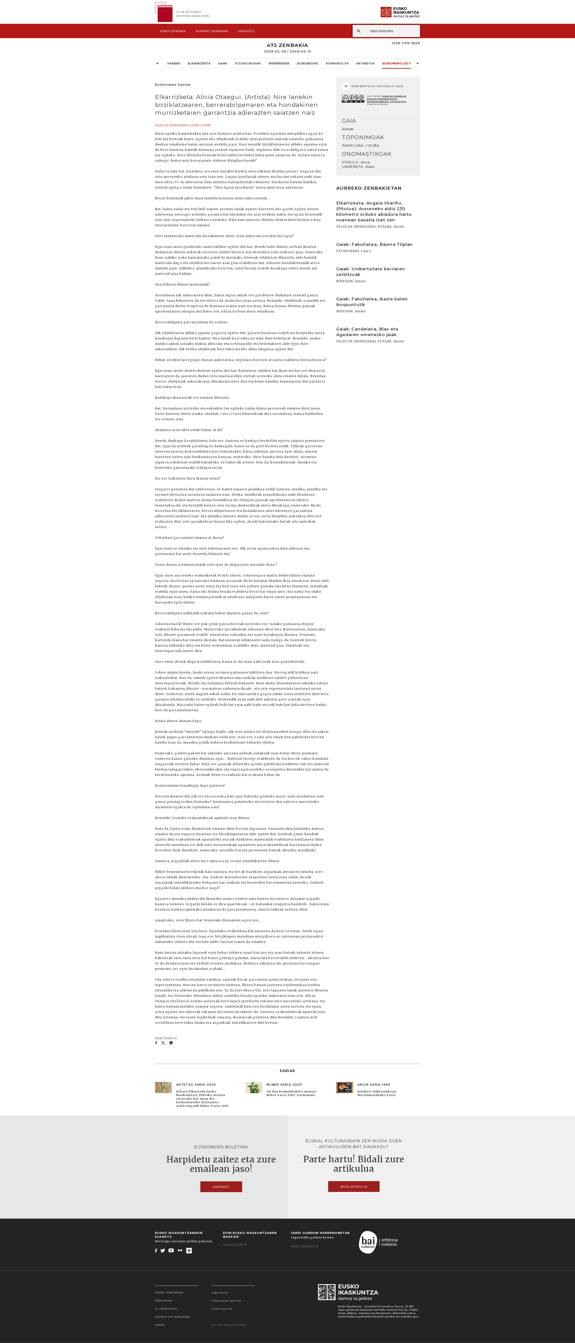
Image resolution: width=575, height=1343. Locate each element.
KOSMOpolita (337, 63)
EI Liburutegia (166, 1308)
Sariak (160, 1324)
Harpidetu (246, 31)
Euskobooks (307, 63)
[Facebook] (156, 1250)
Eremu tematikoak (169, 1292)
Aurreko (212, 31)
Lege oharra (220, 1292)
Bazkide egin (233, 1244)
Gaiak (222, 63)
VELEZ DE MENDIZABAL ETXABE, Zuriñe (183, 124)
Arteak (348, 129)
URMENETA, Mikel (358, 167)
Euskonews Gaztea (398, 63)
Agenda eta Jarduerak (172, 1316)
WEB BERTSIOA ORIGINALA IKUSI (377, 86)
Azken (173, 31)
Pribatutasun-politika (226, 1300)
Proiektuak (163, 1300)
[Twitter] (162, 1250)
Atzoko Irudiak (248, 63)
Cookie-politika (222, 1308)
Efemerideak (279, 63)
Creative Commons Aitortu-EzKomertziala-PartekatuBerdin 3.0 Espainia (387, 99)
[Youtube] (171, 1250)
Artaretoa (365, 63)
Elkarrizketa (199, 63)
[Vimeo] (189, 1251)
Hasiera (173, 63)
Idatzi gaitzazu (303, 1245)
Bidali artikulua (354, 1186)
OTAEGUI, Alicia (356, 162)
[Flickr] (180, 1250)
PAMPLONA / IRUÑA (361, 146)
